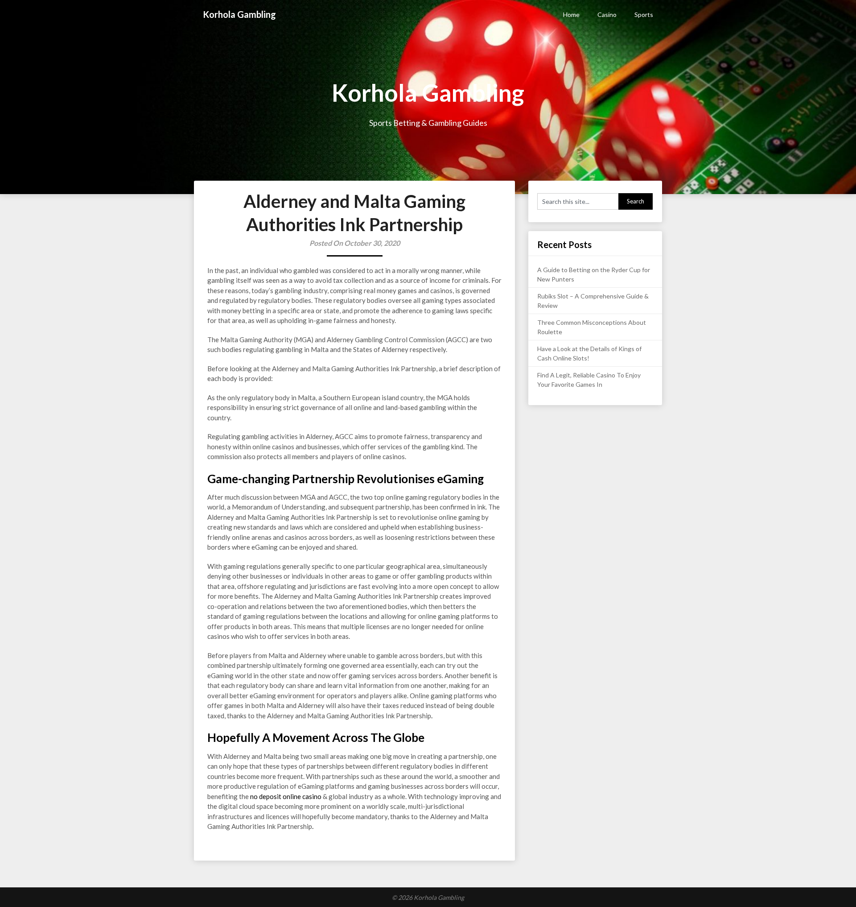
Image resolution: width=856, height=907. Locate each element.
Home (571, 14)
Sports (643, 14)
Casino (607, 14)
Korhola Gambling (239, 14)
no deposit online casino (285, 796)
